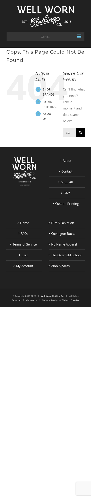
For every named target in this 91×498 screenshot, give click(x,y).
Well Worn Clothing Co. (52, 295)
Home (24, 223)
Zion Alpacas (60, 266)
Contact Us (31, 300)
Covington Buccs (63, 233)
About (67, 160)
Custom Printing (67, 203)
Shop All (67, 182)
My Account (24, 266)
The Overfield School (66, 255)
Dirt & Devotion (62, 223)
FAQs (24, 233)
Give (67, 193)
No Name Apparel (64, 244)
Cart (25, 255)
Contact (66, 171)
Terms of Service (24, 244)
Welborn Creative (70, 300)
